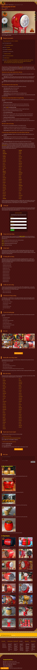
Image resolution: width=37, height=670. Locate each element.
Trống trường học (4, 647)
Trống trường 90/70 (4, 582)
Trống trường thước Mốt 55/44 (23, 547)
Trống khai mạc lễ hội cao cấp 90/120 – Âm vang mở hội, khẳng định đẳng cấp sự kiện (14, 476)
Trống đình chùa (4, 646)
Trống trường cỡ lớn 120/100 (6, 593)
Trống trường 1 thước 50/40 (6, 547)
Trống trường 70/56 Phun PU (23, 605)
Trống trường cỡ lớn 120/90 (6, 605)
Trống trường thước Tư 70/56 (6, 570)
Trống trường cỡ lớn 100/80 (23, 582)
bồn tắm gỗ (21, 641)
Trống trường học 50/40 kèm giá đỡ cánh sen (8, 628)
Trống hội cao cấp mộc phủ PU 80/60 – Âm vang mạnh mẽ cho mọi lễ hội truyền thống (14, 516)
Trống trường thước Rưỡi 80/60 (23, 570)
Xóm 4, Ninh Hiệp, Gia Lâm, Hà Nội (11, 661)
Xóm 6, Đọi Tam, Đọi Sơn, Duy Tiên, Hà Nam (13, 662)
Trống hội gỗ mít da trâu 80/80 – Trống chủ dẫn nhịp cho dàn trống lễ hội (12, 492)
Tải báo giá (5, 668)
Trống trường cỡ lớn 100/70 (23, 593)
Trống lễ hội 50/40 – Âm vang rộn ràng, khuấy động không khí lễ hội (12, 532)
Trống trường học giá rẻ (22, 628)
